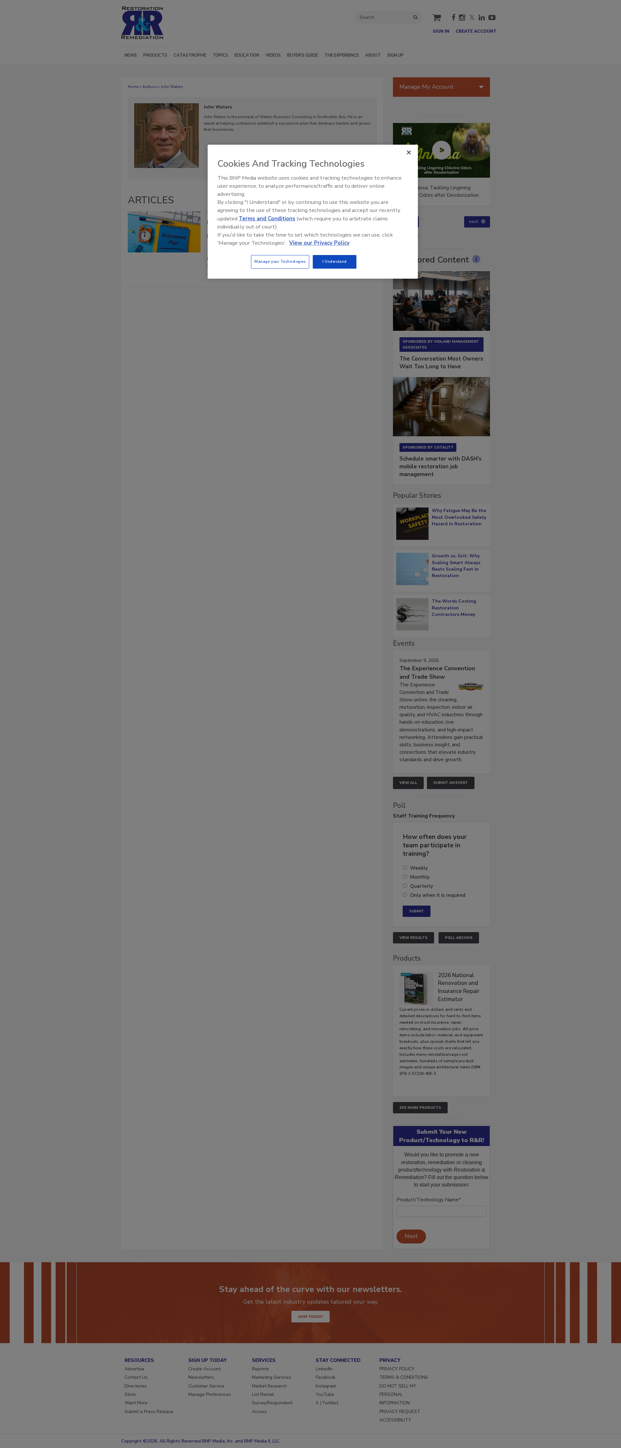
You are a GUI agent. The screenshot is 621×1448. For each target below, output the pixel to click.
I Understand (334, 261)
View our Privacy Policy (319, 243)
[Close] (409, 152)
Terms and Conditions (267, 218)
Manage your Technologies (280, 261)
